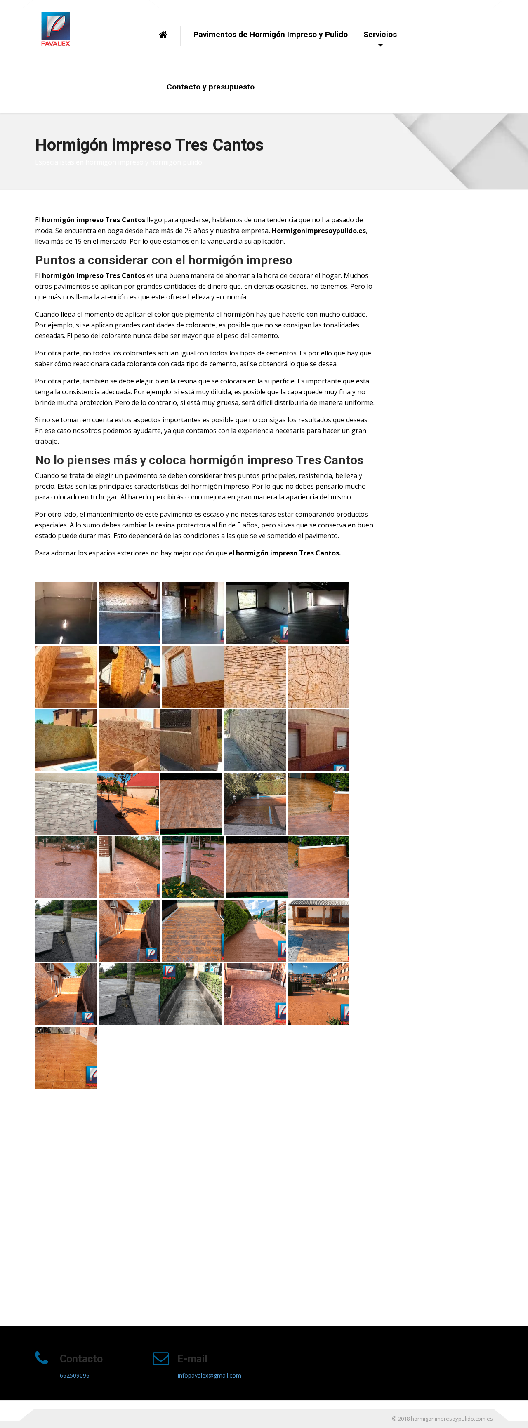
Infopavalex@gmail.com (209, 1375)
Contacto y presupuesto (211, 87)
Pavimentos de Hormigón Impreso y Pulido (270, 34)
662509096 (75, 1375)
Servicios (380, 34)
